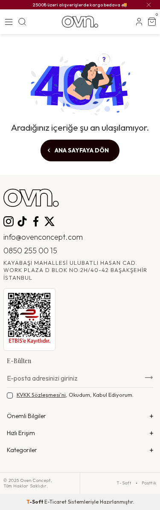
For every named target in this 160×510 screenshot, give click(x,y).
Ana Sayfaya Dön (81, 150)
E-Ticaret (55, 502)
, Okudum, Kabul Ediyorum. (75, 394)
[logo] (80, 22)
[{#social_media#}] (8, 221)
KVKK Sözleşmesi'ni (41, 394)
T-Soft (123, 483)
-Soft (35, 502)
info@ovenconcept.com (43, 237)
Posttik (149, 483)
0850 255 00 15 (30, 250)
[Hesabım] (139, 22)
